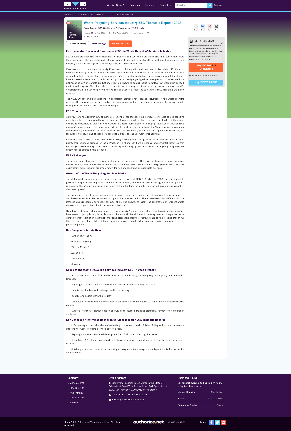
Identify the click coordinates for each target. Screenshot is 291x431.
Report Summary (77, 44)
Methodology (99, 44)
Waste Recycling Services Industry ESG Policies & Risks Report (108, 14)
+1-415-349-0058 (121, 395)
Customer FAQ (77, 383)
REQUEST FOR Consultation (206, 67)
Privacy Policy (76, 393)
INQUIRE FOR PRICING (206, 83)
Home (66, 14)
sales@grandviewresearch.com (128, 400)
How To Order (77, 388)
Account (218, 5)
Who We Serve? (116, 5)
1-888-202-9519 (142, 395)
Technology (75, 14)
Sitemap (74, 403)
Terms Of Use (77, 398)
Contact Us (166, 5)
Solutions (135, 5)
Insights (150, 5)
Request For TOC (120, 44)
